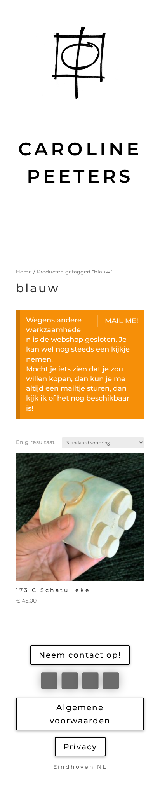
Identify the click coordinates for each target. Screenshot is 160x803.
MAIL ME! (121, 321)
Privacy (80, 746)
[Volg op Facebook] (49, 680)
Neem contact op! (80, 655)
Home (24, 272)
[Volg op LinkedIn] (69, 680)
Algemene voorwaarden (80, 714)
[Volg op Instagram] (90, 680)
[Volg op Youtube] (111, 680)
